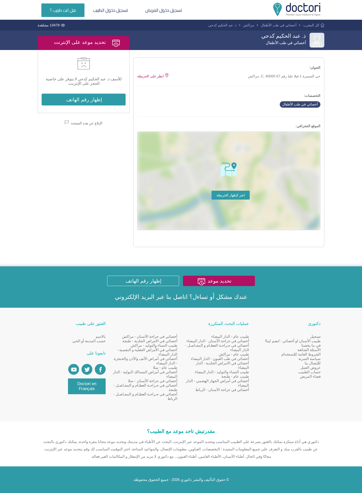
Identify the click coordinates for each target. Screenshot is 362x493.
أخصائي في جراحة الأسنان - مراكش (149, 336)
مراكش (248, 25)
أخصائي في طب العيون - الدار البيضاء (220, 359)
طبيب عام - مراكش (234, 354)
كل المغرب (311, 25)
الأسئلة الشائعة (309, 350)
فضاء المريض (310, 376)
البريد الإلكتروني (134, 296)
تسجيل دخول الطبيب (110, 10)
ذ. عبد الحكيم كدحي (222, 25)
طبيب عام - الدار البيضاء (230, 336)
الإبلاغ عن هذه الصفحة (86, 123)
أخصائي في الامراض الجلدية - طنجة (149, 341)
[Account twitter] (87, 369)
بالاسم (101, 336)
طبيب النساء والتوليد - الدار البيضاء (222, 372)
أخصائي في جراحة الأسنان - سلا (152, 381)
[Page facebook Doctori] (100, 369)
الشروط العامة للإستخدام (301, 354)
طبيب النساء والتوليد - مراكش (154, 345)
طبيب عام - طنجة (235, 376)
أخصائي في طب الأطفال (278, 25)
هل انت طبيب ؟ (63, 10)
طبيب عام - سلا (165, 367)
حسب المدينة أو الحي (89, 341)
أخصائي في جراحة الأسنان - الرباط (222, 390)
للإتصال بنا (313, 363)
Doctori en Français (86, 386)
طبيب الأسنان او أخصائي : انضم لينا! (293, 341)
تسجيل (315, 336)
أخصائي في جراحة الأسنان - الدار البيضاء (217, 341)
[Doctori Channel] (73, 369)
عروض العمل (310, 367)
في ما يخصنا (311, 345)
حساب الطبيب (309, 372)
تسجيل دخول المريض (163, 10)
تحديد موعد (219, 281)
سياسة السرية (309, 359)
